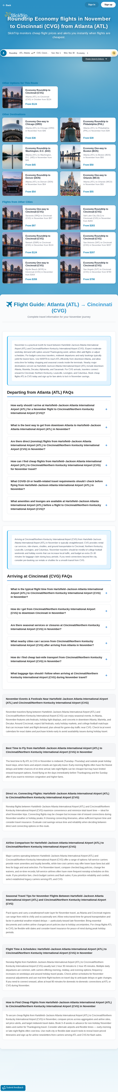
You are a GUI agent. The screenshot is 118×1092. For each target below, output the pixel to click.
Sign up (108, 4)
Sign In (91, 4)
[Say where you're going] (3, 53)
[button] (33, 53)
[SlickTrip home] (18, 15)
